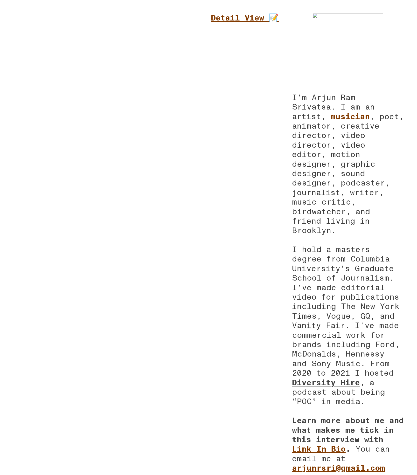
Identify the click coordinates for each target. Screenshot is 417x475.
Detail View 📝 (245, 18)
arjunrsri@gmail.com (338, 468)
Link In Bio (319, 449)
